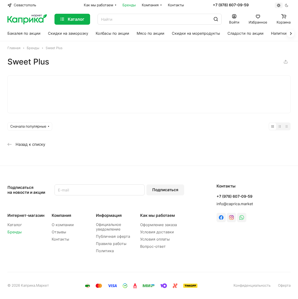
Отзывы (59, 232)
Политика (105, 251)
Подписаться (165, 189)
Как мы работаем (157, 215)
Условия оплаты (155, 239)
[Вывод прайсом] (286, 126)
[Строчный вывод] (279, 126)
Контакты (60, 239)
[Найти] (216, 19)
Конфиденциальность (252, 285)
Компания (61, 215)
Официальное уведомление (108, 226)
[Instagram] (231, 217)
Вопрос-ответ (153, 246)
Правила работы (111, 243)
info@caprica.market (235, 204)
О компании (63, 225)
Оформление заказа (158, 225)
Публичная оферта (113, 236)
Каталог (14, 225)
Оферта (284, 285)
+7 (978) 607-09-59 (231, 5)
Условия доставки (157, 232)
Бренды (14, 232)
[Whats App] (241, 217)
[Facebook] (221, 217)
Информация (109, 215)
